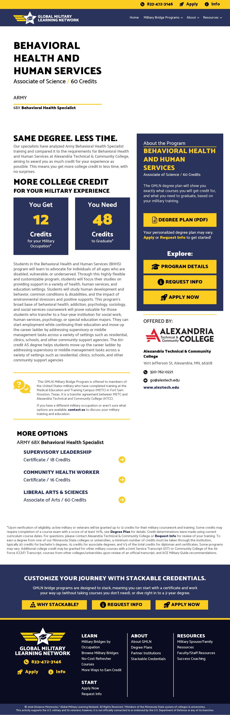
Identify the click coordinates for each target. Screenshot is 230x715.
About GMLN (141, 642)
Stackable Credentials (148, 659)
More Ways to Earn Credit (101, 670)
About (191, 17)
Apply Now (90, 688)
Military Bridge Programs (161, 17)
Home (134, 17)
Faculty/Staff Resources (196, 653)
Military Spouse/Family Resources (195, 644)
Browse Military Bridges (100, 653)
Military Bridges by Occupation (95, 644)
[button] (181, 18)
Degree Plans (141, 647)
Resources (211, 17)
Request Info (173, 237)
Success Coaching (191, 659)
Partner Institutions (146, 653)
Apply (148, 237)
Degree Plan (120, 532)
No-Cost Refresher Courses (96, 661)
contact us (76, 410)
